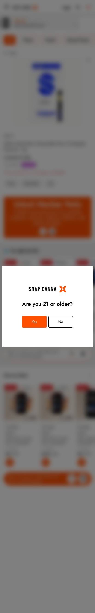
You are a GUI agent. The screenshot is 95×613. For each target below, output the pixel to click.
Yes (34, 322)
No (60, 322)
